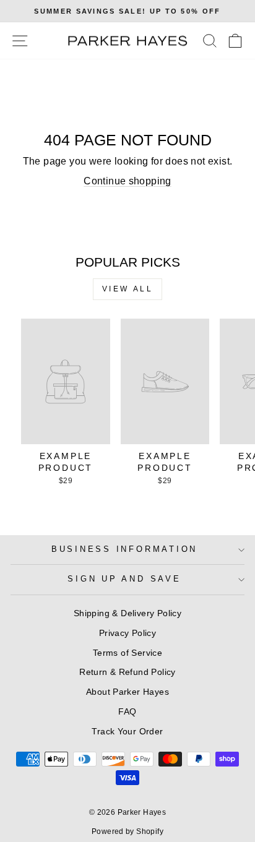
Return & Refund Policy (127, 672)
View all (127, 289)
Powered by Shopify (127, 831)
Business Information (124, 549)
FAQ (127, 711)
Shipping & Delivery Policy (127, 613)
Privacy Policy (127, 633)
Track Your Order (127, 731)
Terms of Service (127, 653)
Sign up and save (124, 579)
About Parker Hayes (127, 692)
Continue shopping (127, 181)
